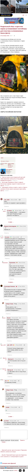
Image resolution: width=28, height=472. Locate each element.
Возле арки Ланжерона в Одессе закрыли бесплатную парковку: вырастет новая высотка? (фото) (12, 184)
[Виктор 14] (3, 360)
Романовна (12, 262)
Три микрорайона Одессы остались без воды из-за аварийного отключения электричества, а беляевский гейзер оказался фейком (7, 10)
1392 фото (10, 167)
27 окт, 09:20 (17, 370)
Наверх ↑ (4, 442)
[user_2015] (1, 200)
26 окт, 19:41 (23, 226)
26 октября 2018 (4, 35)
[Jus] (1, 380)
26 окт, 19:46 (16, 237)
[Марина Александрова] (1, 226)
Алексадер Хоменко (9, 286)
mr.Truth (6, 420)
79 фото (7, 161)
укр (23, 15)
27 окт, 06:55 (19, 345)
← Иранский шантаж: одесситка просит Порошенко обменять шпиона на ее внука (13, 450)
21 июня (9, 210)
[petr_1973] (3, 345)
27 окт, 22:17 (15, 318)
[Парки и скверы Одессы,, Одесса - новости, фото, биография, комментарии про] (4, 164)
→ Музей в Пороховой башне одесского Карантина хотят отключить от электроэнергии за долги (13, 455)
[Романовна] (5, 263)
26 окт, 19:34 (18, 210)
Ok (20, 470)
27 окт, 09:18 (18, 359)
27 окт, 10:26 (13, 380)
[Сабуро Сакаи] (3, 304)
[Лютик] (3, 318)
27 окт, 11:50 (13, 420)
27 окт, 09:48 (21, 303)
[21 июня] (4, 211)
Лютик (8, 318)
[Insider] (3, 407)
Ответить (6, 206)
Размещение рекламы (14, 466)
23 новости (8, 173)
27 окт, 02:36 (21, 286)
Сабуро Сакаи (9, 303)
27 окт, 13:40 (21, 390)
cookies (16, 470)
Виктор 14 (10, 359)
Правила (22, 440)
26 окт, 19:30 (14, 199)
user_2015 (6, 199)
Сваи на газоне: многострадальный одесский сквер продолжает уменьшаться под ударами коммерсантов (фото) (12, 179)
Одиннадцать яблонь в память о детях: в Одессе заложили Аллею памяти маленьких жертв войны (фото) (13, 189)
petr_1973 (9, 345)
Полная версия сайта (4, 466)
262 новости (3, 161)
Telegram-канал (10, 468)
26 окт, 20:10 (22, 262)
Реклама (14, 24)
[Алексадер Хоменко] (1, 286)
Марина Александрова (10, 226)
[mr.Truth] (1, 421)
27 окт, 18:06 (14, 407)
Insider (7, 407)
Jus (6, 380)
